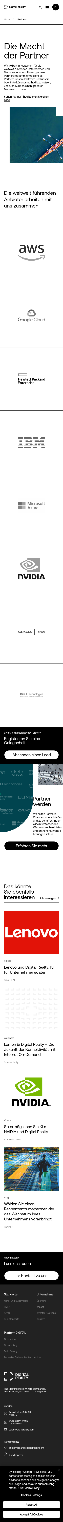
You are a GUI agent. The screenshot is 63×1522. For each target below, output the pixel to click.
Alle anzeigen (48, 898)
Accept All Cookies (31, 1514)
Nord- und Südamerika (16, 1300)
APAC (7, 1313)
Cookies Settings (31, 1495)
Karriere (41, 1319)
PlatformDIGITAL (15, 1332)
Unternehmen (46, 1294)
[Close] (59, 1470)
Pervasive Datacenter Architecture (22, 1357)
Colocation (10, 1339)
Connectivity (10, 1345)
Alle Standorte (11, 1319)
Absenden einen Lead (31, 754)
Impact (40, 1307)
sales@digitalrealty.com (21, 1429)
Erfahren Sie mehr (31, 846)
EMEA (7, 1307)
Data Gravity (10, 1351)
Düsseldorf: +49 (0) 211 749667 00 (19, 1422)
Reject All (31, 1504)
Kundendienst (11, 1441)
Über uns (41, 1300)
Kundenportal (16, 1455)
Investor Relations (46, 1313)
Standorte (10, 1294)
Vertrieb (8, 1406)
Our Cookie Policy (28, 1487)
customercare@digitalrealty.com (26, 1447)
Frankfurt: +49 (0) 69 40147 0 (20, 1413)
